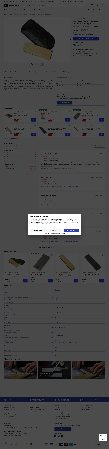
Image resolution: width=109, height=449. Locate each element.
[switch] (103, 439)
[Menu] (106, 435)
